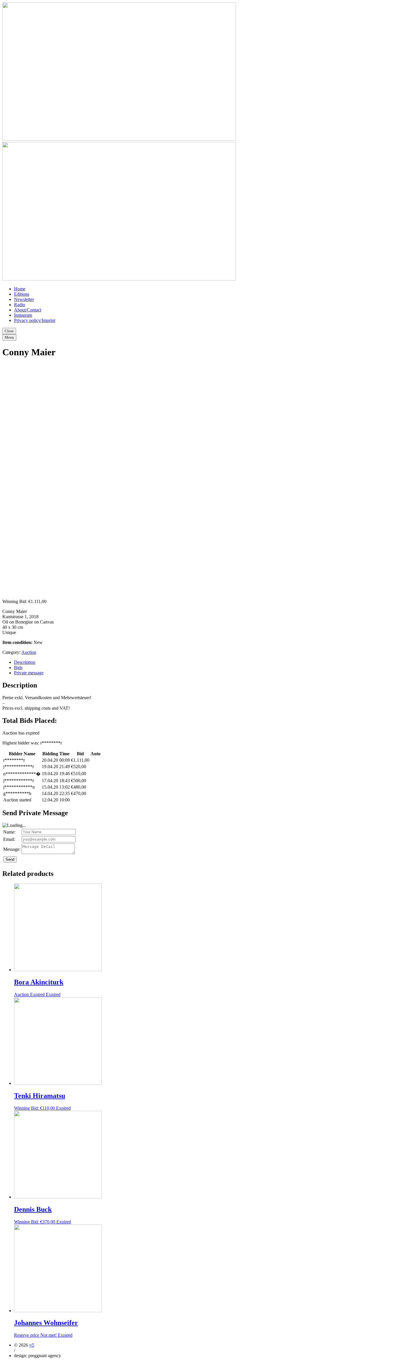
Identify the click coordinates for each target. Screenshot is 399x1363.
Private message (29, 672)
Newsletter (24, 299)
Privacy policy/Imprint (34, 320)
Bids (18, 667)
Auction (28, 652)
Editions (21, 294)
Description (24, 662)
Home (19, 288)
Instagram (23, 315)
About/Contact (27, 309)
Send (10, 859)
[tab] (205, 662)
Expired (53, 994)
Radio (19, 304)
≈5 (31, 1345)
